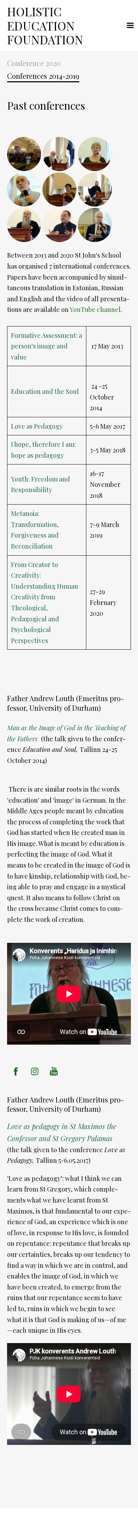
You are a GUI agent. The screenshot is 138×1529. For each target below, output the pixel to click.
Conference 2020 (34, 63)
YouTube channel (95, 309)
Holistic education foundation (46, 25)
